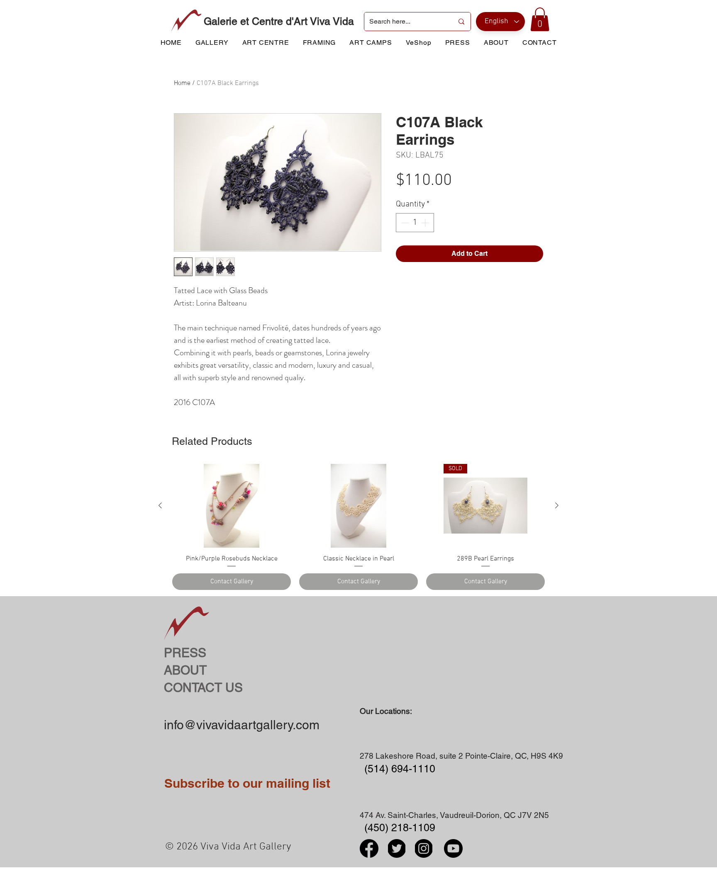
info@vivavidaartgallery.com (241, 725)
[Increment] (426, 223)
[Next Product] (557, 505)
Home (182, 83)
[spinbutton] (415, 223)
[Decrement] (404, 223)
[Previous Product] (160, 505)
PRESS (185, 652)
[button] (540, 19)
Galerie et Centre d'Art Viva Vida (279, 21)
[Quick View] (231, 506)
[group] (358, 526)
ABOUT (185, 670)
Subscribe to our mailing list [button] (247, 783)
